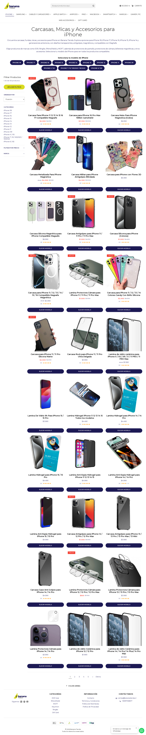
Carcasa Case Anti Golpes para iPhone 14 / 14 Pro (45, 591)
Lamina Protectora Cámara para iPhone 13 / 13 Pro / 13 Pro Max (124, 591)
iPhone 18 (17, 63)
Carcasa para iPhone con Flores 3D (124, 174)
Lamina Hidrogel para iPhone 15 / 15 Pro (45, 476)
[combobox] (73, 6)
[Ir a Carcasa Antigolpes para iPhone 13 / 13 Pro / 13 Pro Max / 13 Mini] (124, 512)
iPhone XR (129, 63)
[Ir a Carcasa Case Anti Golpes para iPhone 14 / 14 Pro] (45, 568)
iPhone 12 (101, 63)
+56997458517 (127, 701)
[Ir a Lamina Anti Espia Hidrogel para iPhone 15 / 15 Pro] (45, 512)
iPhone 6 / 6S (96, 68)
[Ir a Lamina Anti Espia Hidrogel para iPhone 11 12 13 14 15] (84, 453)
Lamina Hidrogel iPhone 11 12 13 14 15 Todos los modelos (85, 417)
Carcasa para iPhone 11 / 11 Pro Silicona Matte (45, 355)
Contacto (90, 698)
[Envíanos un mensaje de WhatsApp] (141, 730)
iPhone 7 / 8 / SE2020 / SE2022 (73, 68)
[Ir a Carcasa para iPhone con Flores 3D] (124, 153)
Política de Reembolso (90, 704)
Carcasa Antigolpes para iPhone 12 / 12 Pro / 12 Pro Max (84, 535)
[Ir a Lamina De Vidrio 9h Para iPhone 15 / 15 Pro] (45, 394)
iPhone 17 (31, 63)
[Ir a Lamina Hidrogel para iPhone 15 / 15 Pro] (45, 453)
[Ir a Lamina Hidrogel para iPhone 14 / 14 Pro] (124, 394)
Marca (6, 153)
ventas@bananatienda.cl (127, 698)
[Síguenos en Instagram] (21, 702)
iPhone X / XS (49, 68)
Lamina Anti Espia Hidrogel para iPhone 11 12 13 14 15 (84, 476)
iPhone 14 (73, 63)
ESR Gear (55, 698)
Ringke (55, 710)
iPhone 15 (59, 63)
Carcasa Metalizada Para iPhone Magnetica (45, 175)
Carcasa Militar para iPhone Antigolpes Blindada (84, 175)
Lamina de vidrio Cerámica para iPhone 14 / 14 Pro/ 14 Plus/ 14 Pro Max (124, 651)
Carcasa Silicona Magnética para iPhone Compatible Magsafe (45, 234)
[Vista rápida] (60, 94)
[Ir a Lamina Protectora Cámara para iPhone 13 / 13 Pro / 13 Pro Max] (124, 568)
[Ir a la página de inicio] (12, 6)
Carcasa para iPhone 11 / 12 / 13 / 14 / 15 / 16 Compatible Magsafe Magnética (45, 295)
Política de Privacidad (91, 707)
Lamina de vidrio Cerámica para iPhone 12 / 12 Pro (84, 650)
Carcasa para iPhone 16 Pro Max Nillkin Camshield (84, 116)
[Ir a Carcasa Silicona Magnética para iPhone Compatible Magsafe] (45, 212)
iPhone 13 (87, 63)
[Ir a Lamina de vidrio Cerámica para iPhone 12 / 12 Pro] (84, 627)
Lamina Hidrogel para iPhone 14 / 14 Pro (124, 417)
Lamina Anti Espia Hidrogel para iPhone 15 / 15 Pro (45, 535)
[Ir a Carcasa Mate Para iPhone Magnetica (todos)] (124, 94)
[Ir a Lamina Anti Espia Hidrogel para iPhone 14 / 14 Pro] (124, 453)
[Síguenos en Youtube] (27, 702)
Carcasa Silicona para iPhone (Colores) (124, 234)
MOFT (55, 704)
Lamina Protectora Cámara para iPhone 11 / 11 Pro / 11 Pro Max (84, 294)
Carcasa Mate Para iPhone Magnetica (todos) (124, 116)
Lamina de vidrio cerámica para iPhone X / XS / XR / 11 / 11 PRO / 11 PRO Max (124, 356)
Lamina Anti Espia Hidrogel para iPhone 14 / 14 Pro (124, 476)
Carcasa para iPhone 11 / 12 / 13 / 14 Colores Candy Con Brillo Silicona (124, 294)
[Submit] (93, 6)
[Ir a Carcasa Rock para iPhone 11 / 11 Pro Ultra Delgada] (84, 333)
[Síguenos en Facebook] (24, 702)
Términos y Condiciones (91, 701)
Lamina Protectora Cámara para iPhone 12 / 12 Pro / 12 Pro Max (84, 591)
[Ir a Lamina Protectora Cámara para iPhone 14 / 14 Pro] (45, 627)
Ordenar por (9, 95)
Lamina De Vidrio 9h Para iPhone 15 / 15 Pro (45, 417)
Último (98, 677)
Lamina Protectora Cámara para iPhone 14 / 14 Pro (45, 650)
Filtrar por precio (11, 148)
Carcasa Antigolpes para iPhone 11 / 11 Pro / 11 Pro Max (84, 234)
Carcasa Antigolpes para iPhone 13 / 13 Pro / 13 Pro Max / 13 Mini (124, 535)
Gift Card (55, 712)
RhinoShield (55, 701)
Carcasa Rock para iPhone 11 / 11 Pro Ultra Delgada (84, 355)
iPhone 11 (115, 63)
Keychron (55, 707)
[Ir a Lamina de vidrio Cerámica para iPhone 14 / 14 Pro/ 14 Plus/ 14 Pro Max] (124, 627)
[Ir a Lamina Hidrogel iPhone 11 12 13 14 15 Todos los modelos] (84, 394)
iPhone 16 (45, 63)
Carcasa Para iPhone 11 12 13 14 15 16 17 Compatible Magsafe (45, 116)
